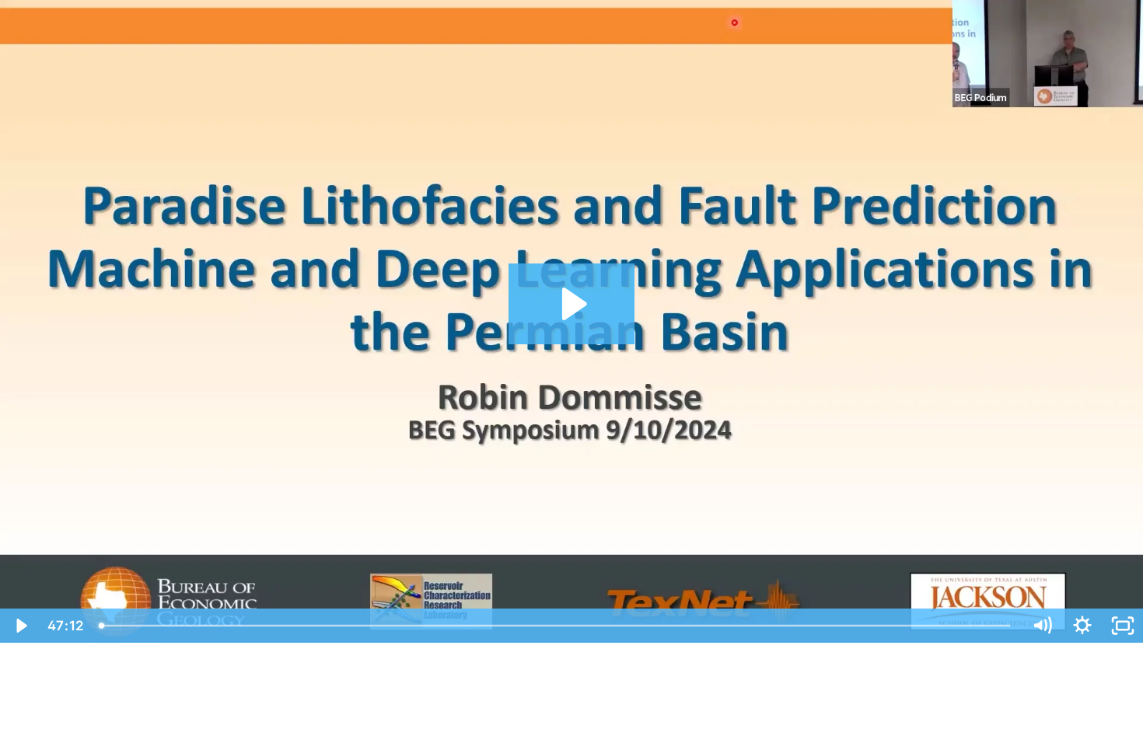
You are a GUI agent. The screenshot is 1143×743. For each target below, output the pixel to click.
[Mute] (1042, 626)
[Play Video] (20, 626)
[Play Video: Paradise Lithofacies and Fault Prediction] (572, 303)
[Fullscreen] (1123, 626)
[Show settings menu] (1082, 626)
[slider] (557, 626)
